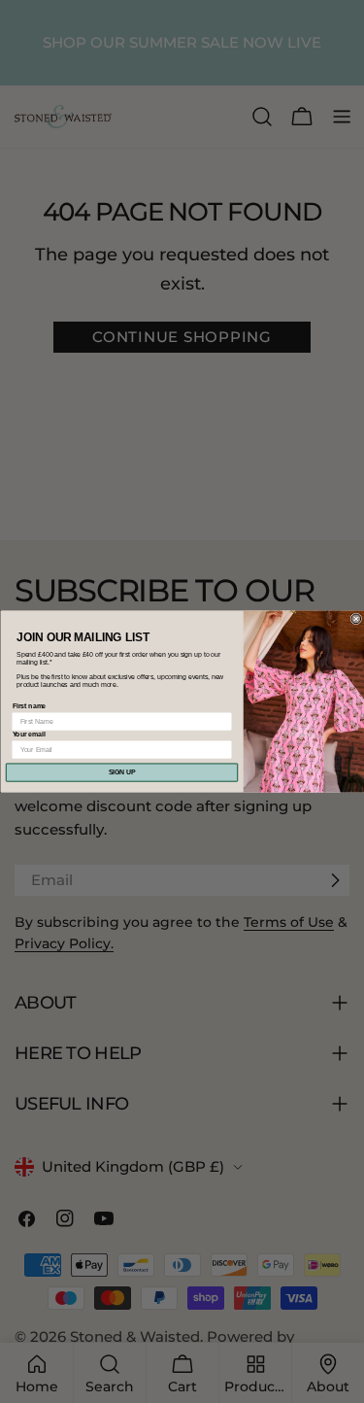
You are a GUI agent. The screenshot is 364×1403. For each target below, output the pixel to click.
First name (29, 706)
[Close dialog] (356, 619)
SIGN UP (121, 772)
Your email (28, 734)
